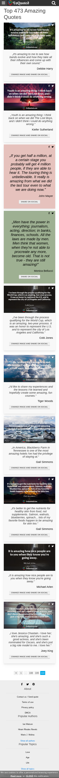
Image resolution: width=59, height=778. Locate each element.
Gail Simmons (44, 461)
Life (27, 763)
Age (27, 757)
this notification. (37, 776)
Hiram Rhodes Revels (27, 729)
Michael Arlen (45, 586)
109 (37, 673)
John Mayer (46, 195)
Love (28, 752)
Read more (16, 776)
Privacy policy (27, 707)
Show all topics (27, 769)
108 (31, 673)
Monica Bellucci (43, 270)
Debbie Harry (45, 68)
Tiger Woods (45, 401)
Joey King (47, 650)
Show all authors (27, 741)
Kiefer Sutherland (42, 129)
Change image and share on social (29, 74)
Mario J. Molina (27, 735)
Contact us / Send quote (27, 697)
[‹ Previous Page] (16, 673)
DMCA (28, 713)
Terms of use (27, 702)
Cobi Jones (46, 337)
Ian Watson (28, 724)
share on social (29, 202)
